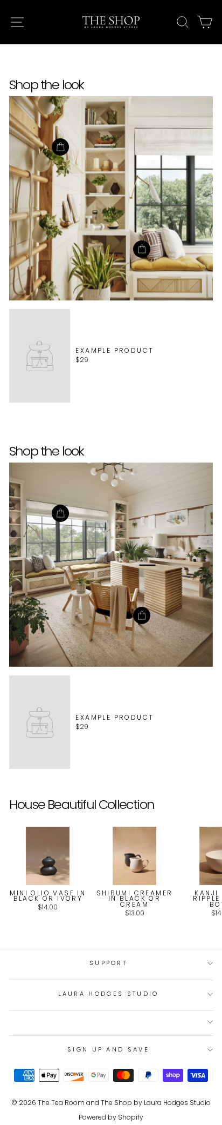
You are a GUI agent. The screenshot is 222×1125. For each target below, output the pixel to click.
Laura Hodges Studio (108, 993)
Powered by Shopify (111, 1117)
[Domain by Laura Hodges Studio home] (111, 22)
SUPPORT (108, 963)
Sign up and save (108, 1049)
